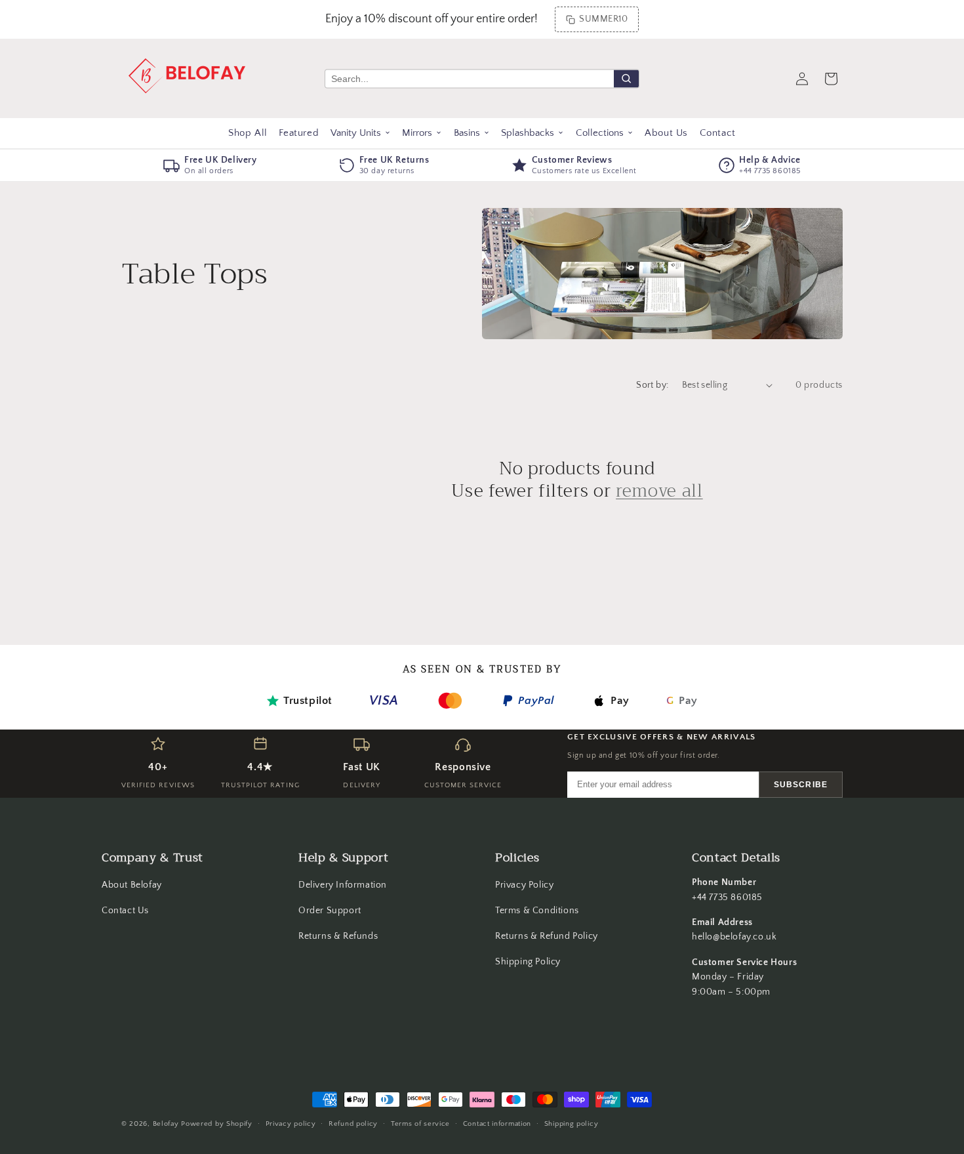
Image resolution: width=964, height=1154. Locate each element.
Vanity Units (356, 132)
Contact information (497, 1124)
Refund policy (353, 1124)
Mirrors (417, 132)
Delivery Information (342, 885)
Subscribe (801, 785)
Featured (299, 132)
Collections (600, 132)
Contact (718, 132)
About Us (666, 132)
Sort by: (652, 385)
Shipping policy (571, 1124)
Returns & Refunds (338, 936)
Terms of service (420, 1124)
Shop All (248, 132)
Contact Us (125, 910)
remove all (659, 491)
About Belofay (132, 885)
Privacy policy (291, 1124)
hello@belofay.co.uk (734, 937)
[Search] (626, 78)
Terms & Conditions (537, 910)
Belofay (166, 1124)
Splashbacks (527, 132)
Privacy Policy (524, 885)
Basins (467, 132)
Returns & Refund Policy (546, 936)
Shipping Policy (528, 962)
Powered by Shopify (216, 1124)
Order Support (329, 910)
